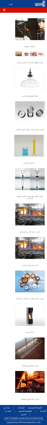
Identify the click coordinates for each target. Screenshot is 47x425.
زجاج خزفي (30, 332)
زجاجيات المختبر (29, 163)
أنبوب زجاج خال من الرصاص (30, 232)
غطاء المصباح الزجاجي (30, 96)
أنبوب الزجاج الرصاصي (30, 265)
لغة (10, 4)
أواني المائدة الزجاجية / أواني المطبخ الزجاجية (30, 197)
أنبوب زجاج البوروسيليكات (30, 399)
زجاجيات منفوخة (30, 46)
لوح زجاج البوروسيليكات (29, 366)
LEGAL (7, 419)
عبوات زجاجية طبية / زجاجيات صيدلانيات (30, 299)
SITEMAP (16, 419)
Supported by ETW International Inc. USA (23, 422)
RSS (23, 419)
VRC (28, 419)
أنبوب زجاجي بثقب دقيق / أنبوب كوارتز (30, 130)
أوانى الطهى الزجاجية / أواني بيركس (30, 63)
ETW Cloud (37, 419)
